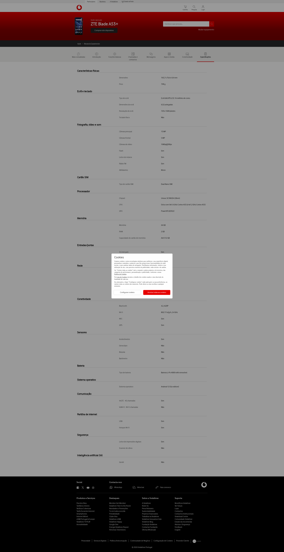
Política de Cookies (120, 274)
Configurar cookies (127, 292)
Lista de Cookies (121, 277)
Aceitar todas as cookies (157, 292)
